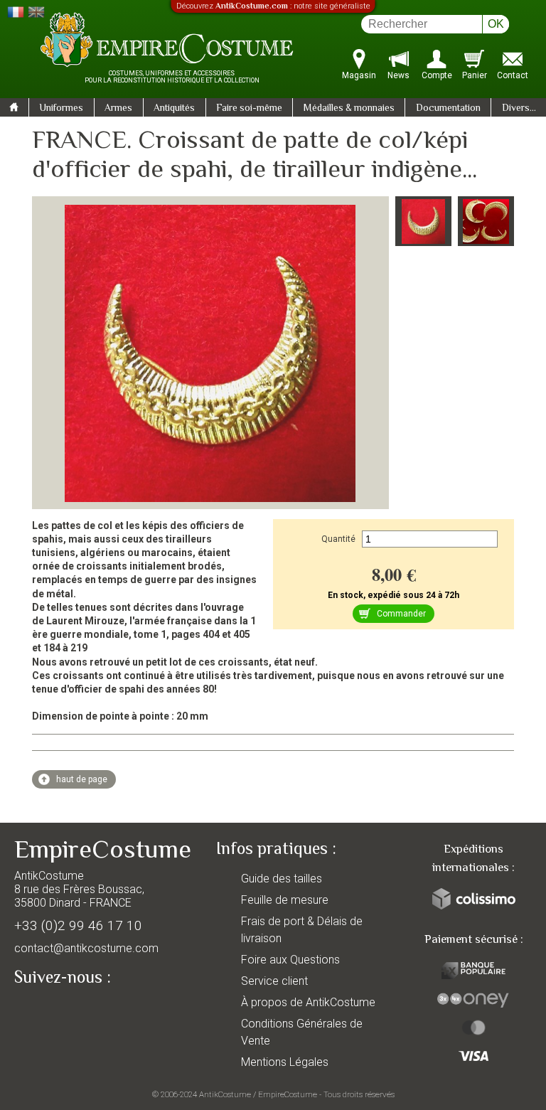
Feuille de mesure (284, 900)
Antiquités (174, 109)
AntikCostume (225, 1094)
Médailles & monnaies (349, 109)
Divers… (519, 109)
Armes (118, 109)
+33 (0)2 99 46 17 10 (78, 925)
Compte (437, 75)
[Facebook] (49, 1009)
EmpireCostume (287, 1094)
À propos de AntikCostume (308, 1002)
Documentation (448, 109)
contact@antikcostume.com (86, 948)
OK (496, 24)
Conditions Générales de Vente (302, 1032)
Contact (512, 75)
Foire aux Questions (290, 959)
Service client (274, 981)
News (398, 75)
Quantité (338, 539)
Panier (474, 75)
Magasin (359, 75)
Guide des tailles (281, 878)
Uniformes (61, 109)
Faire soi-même (249, 109)
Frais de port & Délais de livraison (302, 929)
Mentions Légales (284, 1062)
